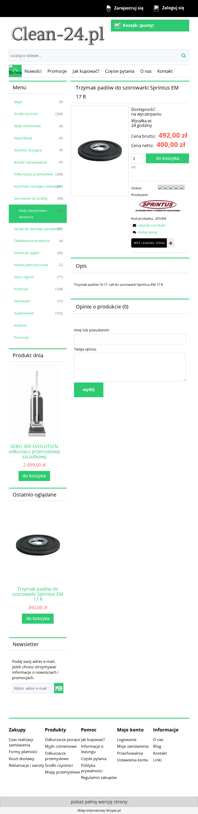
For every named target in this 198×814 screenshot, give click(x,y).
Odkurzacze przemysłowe (33, 174)
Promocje (21, 337)
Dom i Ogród (24, 277)
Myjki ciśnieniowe (27, 126)
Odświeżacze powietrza (32, 240)
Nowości (20, 325)
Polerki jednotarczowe (31, 265)
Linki (157, 759)
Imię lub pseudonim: (92, 330)
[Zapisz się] (58, 688)
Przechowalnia (130, 753)
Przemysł (21, 289)
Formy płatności (23, 751)
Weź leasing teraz (149, 243)
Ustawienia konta (132, 759)
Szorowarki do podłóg (30, 198)
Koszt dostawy (21, 758)
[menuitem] (33, 71)
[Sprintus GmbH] (158, 206)
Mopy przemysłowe (62, 772)
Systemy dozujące (28, 150)
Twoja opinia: (85, 349)
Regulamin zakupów (99, 777)
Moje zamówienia (132, 746)
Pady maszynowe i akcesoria (33, 213)
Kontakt (160, 753)
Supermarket (24, 313)
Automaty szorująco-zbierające (37, 186)
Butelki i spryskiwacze (30, 162)
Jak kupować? (93, 739)
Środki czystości (26, 113)
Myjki (18, 102)
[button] (148, 225)
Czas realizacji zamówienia (21, 742)
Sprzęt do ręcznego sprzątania (37, 228)
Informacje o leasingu (92, 749)
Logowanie (126, 739)
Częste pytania (93, 758)
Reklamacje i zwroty (26, 765)
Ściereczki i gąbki (26, 252)
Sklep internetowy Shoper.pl (99, 810)
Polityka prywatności (92, 768)
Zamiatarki (22, 301)
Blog (157, 746)
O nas (158, 739)
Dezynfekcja (23, 138)
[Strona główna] (58, 32)
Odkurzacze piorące (62, 739)
